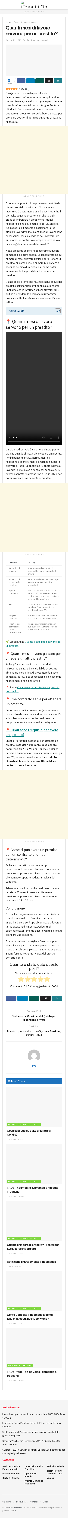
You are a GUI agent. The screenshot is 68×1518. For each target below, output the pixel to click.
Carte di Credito (10, 1478)
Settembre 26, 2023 (16, 1196)
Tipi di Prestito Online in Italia (55, 1472)
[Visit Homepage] (34, 5)
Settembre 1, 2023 (15, 1253)
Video (45, 1501)
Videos (50, 1478)
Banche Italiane (10, 1473)
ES (34, 1066)
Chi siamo (6, 1501)
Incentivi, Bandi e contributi (34, 1468)
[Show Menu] (3, 4)
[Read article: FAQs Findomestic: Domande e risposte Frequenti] (34, 1164)
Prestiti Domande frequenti (25, 22)
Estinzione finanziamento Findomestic (31, 1261)
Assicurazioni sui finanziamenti (11, 1468)
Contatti (34, 1501)
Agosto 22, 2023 (14, 40)
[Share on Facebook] (21, 80)
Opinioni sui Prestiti (20, 1365)
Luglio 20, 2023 (14, 1266)
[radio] (21, 979)
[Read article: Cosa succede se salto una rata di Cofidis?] (34, 1107)
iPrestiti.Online (15, 1507)
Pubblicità (20, 1501)
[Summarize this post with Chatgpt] (49, 80)
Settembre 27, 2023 (16, 1323)
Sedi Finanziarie (55, 1466)
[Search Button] (64, 4)
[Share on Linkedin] (30, 80)
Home (8, 22)
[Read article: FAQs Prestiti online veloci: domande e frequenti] (34, 1348)
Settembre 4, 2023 (15, 1139)
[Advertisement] (34, 160)
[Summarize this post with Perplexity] (58, 80)
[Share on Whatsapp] (39, 80)
